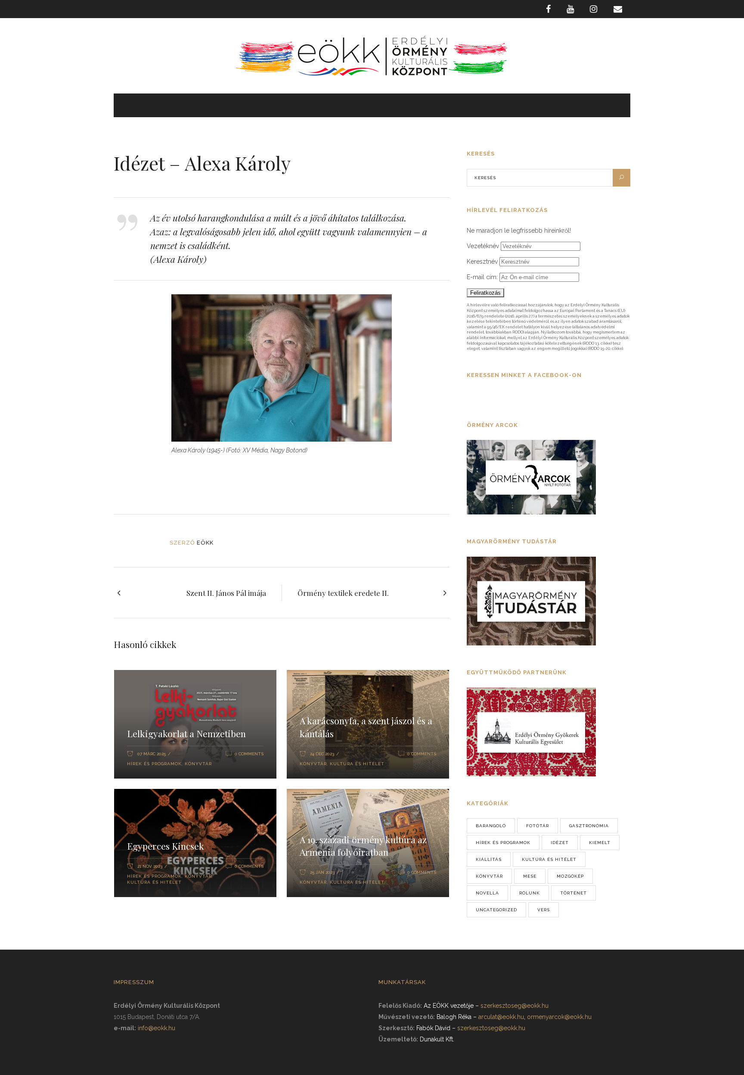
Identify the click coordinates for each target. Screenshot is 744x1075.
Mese (529, 876)
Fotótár (537, 825)
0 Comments (249, 753)
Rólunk (529, 893)
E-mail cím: (483, 277)
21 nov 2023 (150, 866)
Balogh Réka (454, 1016)
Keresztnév (482, 261)
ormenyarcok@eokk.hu (559, 1016)
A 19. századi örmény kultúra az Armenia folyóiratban (363, 845)
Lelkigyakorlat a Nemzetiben (186, 733)
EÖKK (205, 542)
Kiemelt (600, 842)
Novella (487, 893)
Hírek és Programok (154, 763)
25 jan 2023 (322, 872)
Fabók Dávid (433, 1028)
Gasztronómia (589, 825)
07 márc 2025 (151, 753)
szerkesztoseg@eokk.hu (514, 1005)
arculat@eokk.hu (501, 1016)
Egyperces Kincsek (165, 846)
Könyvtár (198, 763)
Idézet (560, 842)
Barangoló (491, 825)
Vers (543, 909)
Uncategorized (496, 909)
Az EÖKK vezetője (449, 1005)
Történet (573, 893)
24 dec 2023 (322, 753)
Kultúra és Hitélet (357, 763)
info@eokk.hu (156, 1028)
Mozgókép (570, 876)
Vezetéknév (483, 246)
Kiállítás (489, 859)
